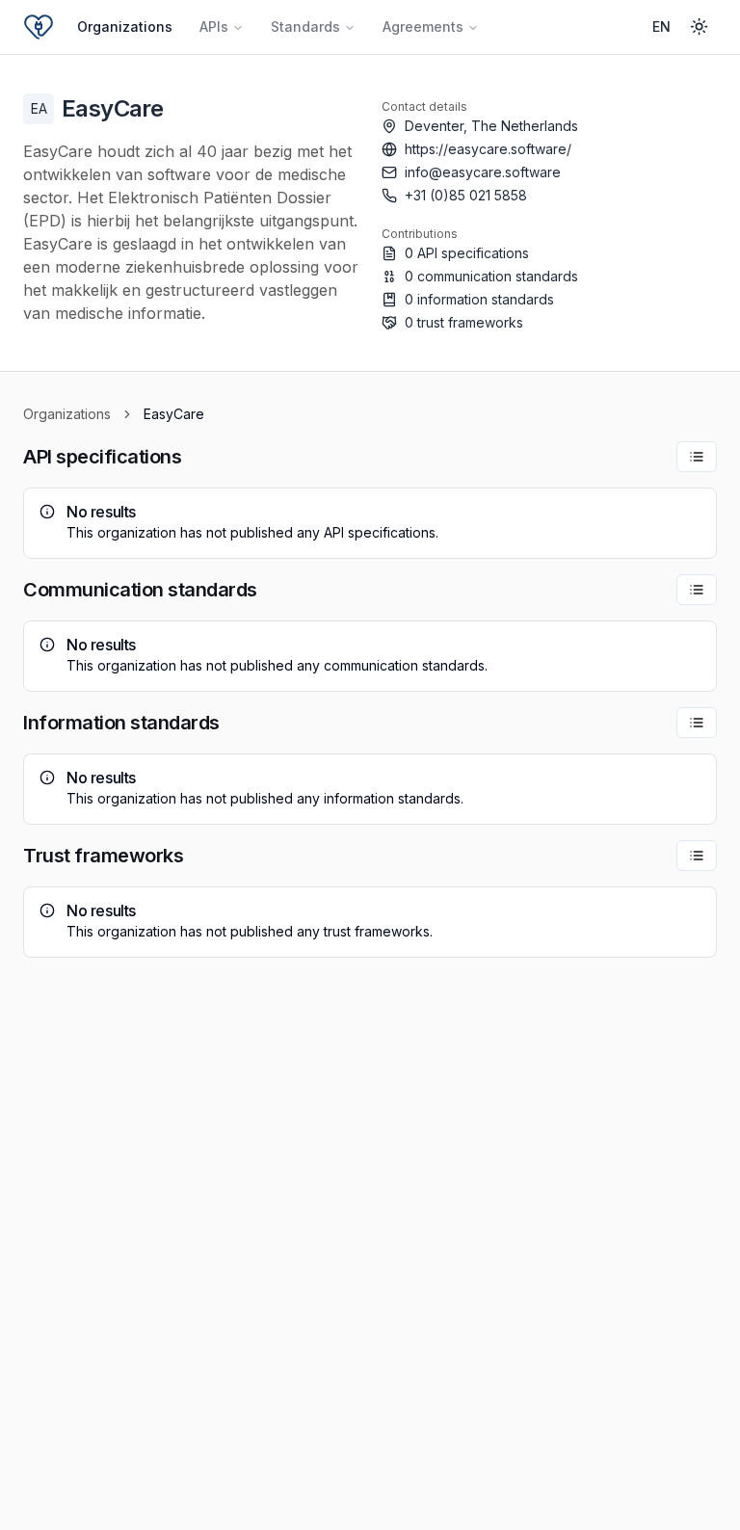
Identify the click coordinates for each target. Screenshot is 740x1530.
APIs (213, 26)
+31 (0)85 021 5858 (466, 195)
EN (661, 26)
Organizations (124, 26)
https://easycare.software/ (488, 149)
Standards (305, 26)
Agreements (423, 26)
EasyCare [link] (174, 414)
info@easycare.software (483, 172)
